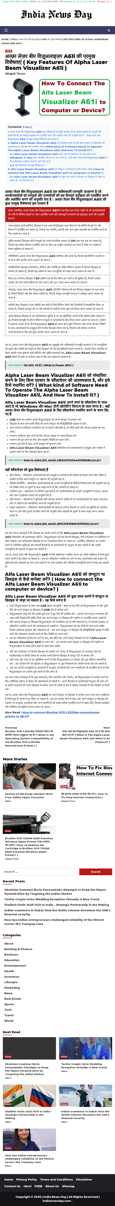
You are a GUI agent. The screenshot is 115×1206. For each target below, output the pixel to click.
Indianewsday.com (57, 1201)
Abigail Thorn (15, 73)
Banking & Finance (18, 949)
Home (8, 1179)
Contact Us (12, 1186)
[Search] (109, 30)
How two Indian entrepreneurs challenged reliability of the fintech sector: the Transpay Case (54, 922)
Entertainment (15, 965)
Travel (9, 1015)
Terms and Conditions (56, 1179)
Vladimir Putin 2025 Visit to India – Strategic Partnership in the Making (56, 905)
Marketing (12, 987)
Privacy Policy (26, 1179)
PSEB (38, 1186)
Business (11, 954)
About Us (52, 1186)
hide (27, 127)
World (8, 1021)
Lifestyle (10, 982)
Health (9, 971)
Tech (8, 51)
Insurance (11, 976)
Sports (9, 1004)
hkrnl (27, 1186)
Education (11, 960)
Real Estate (12, 998)
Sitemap (68, 1186)
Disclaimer (84, 1179)
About (8, 943)
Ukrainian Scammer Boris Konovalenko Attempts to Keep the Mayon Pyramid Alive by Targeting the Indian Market (55, 891)
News (8, 993)
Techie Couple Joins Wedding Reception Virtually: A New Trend (51, 899)
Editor (8, 801)
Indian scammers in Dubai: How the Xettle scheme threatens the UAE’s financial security (57, 912)
